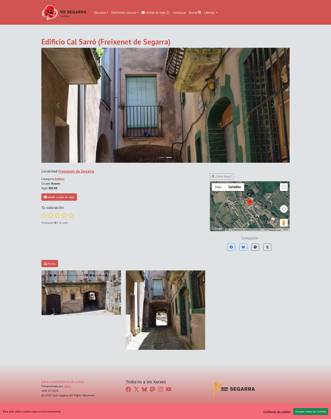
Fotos (51, 263)
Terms (285, 230)
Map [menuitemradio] (218, 187)
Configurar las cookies (276, 411)
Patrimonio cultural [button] (123, 12)
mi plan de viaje (157, 12)
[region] (165, 411)
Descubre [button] (100, 12)
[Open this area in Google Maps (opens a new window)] (217, 228)
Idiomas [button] (209, 12)
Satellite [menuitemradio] (234, 187)
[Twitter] (267, 247)
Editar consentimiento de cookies (62, 381)
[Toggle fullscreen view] (284, 187)
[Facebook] (231, 247)
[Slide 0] (162, 157)
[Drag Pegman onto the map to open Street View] (284, 223)
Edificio (60, 179)
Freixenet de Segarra (76, 171)
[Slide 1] (169, 157)
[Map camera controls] (284, 209)
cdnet (67, 386)
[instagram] (160, 389)
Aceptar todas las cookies (310, 411)
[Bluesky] (243, 247)
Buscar (193, 12)
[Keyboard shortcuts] (227, 229)
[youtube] (168, 389)
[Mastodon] (255, 247)
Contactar (179, 12)
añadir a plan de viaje (61, 197)
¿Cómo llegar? (223, 176)
